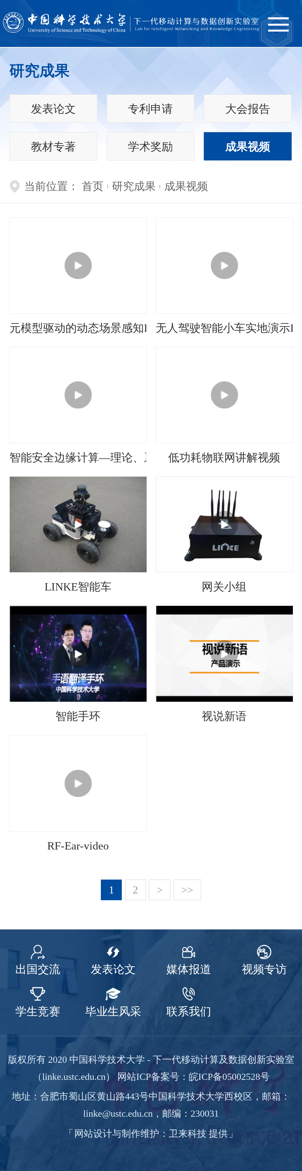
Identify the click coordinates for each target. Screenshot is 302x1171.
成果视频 (247, 146)
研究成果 (134, 186)
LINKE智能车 (78, 586)
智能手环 (77, 716)
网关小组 (224, 586)
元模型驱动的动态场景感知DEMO (77, 328)
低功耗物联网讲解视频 (224, 457)
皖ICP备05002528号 (229, 1076)
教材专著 (53, 146)
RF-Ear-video (78, 845)
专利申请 (150, 109)
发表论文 (53, 109)
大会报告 (247, 109)
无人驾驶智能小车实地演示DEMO (224, 328)
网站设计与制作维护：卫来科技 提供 (151, 1133)
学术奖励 (150, 146)
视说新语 (224, 716)
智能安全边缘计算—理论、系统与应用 (77, 457)
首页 (93, 186)
